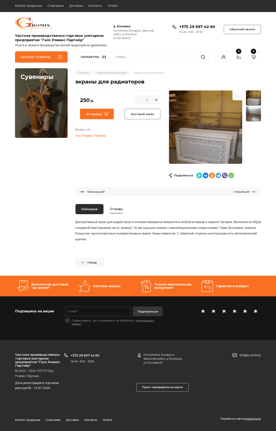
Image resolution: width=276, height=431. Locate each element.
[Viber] (225, 175)
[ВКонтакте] (205, 175)
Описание (89, 209)
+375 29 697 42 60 (197, 26)
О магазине (56, 6)
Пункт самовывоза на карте (162, 387)
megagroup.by (252, 418)
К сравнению (237, 95)
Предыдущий (96, 191)
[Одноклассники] (212, 175)
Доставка (76, 6)
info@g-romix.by (250, 355)
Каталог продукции (28, 6)
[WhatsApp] (231, 175)
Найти (203, 57)
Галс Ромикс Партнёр (90, 135)
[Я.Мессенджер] (199, 175)
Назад (92, 262)
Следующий (241, 191)
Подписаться (148, 311)
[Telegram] (218, 175)
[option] (205, 127)
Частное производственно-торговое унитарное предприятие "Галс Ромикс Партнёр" (59, 38)
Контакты (95, 6)
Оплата (113, 6)
